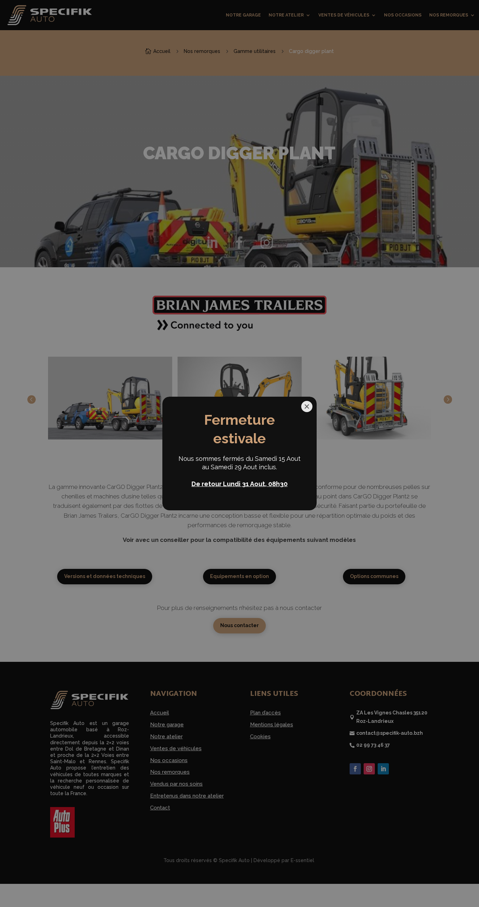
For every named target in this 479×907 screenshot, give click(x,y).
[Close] (306, 406)
